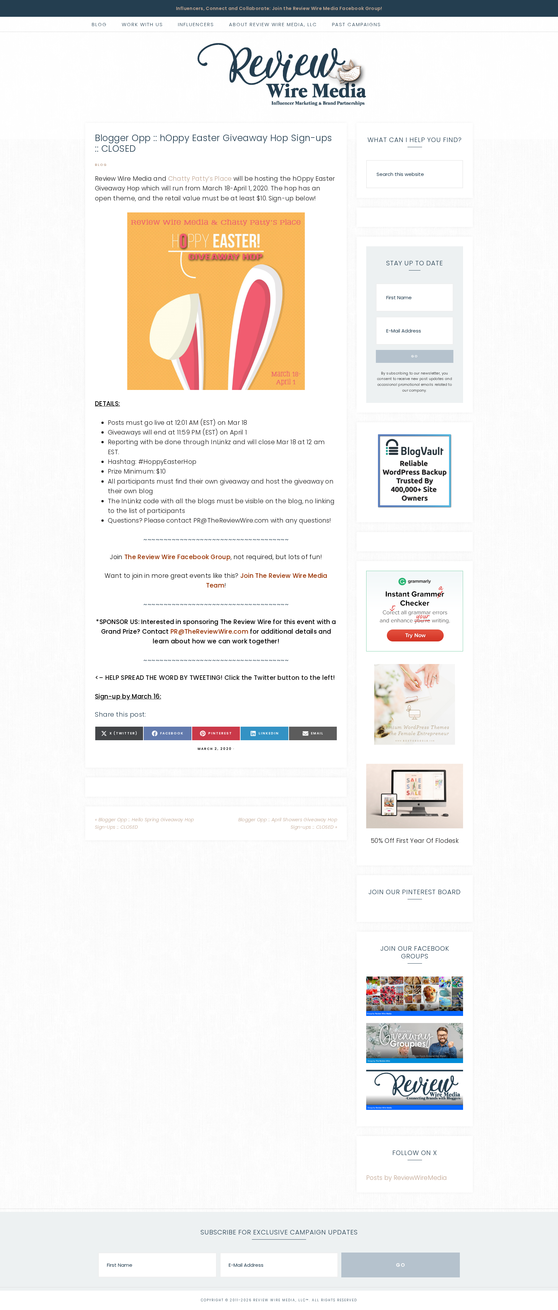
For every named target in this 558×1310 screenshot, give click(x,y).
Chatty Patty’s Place (200, 178)
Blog (101, 164)
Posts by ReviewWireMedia (406, 1177)
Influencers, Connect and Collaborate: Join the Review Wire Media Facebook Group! (279, 8)
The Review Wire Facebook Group (177, 557)
